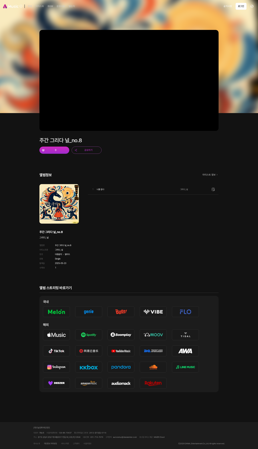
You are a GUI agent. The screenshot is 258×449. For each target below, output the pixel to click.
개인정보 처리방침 (50, 443)
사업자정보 (87, 443)
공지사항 (228, 6)
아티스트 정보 (209, 174)
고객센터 (76, 443)
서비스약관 (65, 443)
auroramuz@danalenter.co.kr (125, 437)
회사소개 (36, 443)
